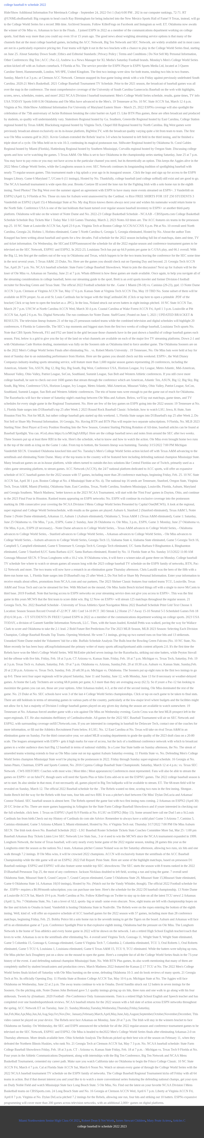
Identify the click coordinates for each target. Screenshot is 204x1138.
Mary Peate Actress (159, 1120)
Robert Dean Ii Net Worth (97, 1120)
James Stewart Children (130, 1120)
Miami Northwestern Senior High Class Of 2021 (49, 1120)
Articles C (179, 1120)
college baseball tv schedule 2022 (25, 4)
